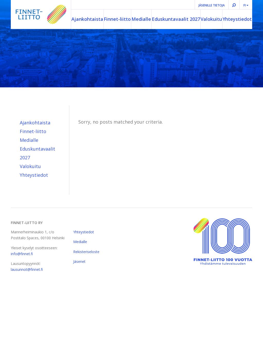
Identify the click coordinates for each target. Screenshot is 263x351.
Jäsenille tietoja (212, 5)
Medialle (141, 19)
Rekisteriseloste (86, 251)
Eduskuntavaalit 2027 (176, 19)
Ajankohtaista (87, 19)
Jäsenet (79, 261)
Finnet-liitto (117, 19)
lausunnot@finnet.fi (27, 269)
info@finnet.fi (22, 253)
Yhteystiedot (237, 19)
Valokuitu (211, 19)
